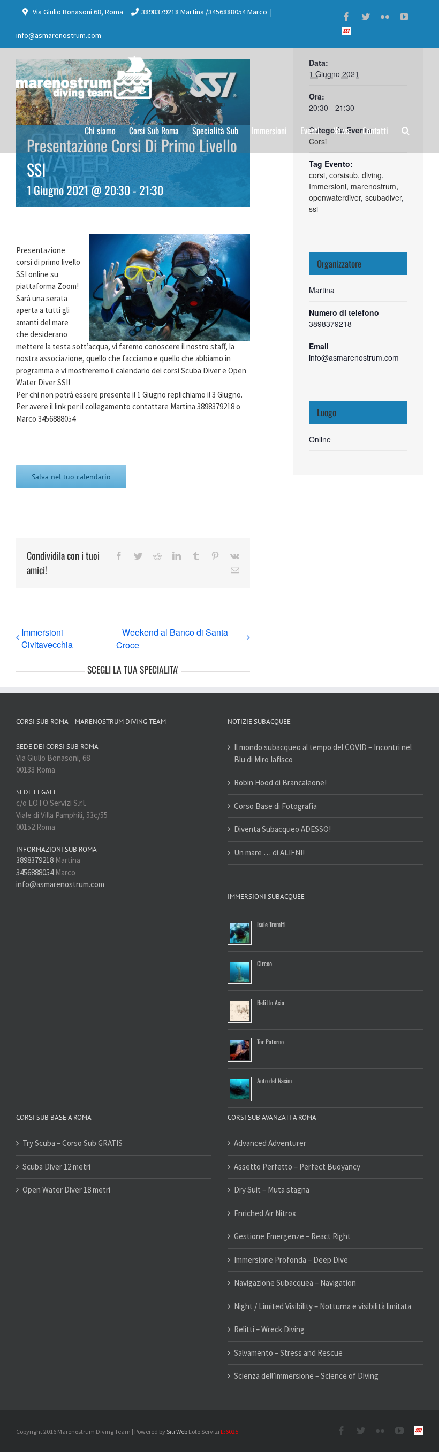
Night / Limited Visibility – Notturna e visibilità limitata (322, 1306)
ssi (313, 208)
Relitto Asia (270, 1002)
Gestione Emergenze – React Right (292, 1236)
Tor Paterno (270, 1041)
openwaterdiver (335, 197)
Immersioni (327, 186)
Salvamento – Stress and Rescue (288, 1353)
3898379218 (35, 860)
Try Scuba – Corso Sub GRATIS (72, 1143)
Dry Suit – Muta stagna (271, 1189)
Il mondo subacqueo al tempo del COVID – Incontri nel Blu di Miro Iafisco (323, 753)
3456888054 (35, 872)
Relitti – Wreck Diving (269, 1329)
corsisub (343, 175)
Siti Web (176, 1431)
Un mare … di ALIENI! (269, 852)
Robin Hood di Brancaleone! (280, 782)
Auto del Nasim (274, 1080)
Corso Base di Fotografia (275, 806)
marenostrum (373, 186)
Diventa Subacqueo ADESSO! (282, 829)
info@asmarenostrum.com (58, 35)
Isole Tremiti (271, 924)
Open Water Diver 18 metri (66, 1189)
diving (372, 175)
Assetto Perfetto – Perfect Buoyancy (297, 1166)
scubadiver (383, 197)
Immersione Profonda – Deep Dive (291, 1260)
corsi (317, 175)
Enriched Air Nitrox (265, 1213)
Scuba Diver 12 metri (56, 1166)
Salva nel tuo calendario (71, 477)
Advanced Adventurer (270, 1143)
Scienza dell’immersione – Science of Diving (306, 1376)
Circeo (264, 963)
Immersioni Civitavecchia (47, 638)
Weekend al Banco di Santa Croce (172, 638)
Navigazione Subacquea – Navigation (295, 1283)
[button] (406, 129)
